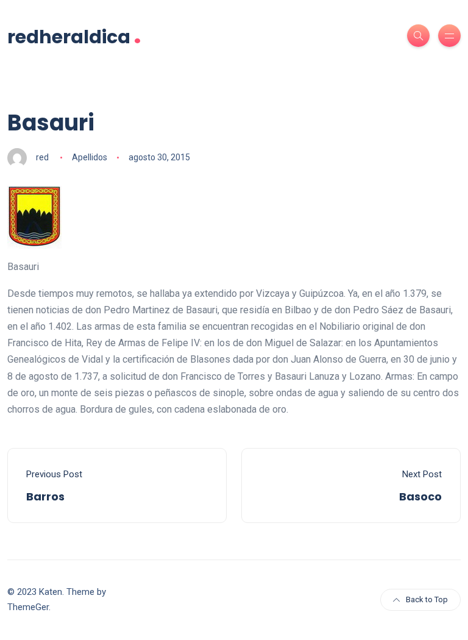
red (42, 157)
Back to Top (427, 599)
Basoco (420, 496)
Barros (45, 496)
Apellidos (89, 157)
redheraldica (74, 35)
